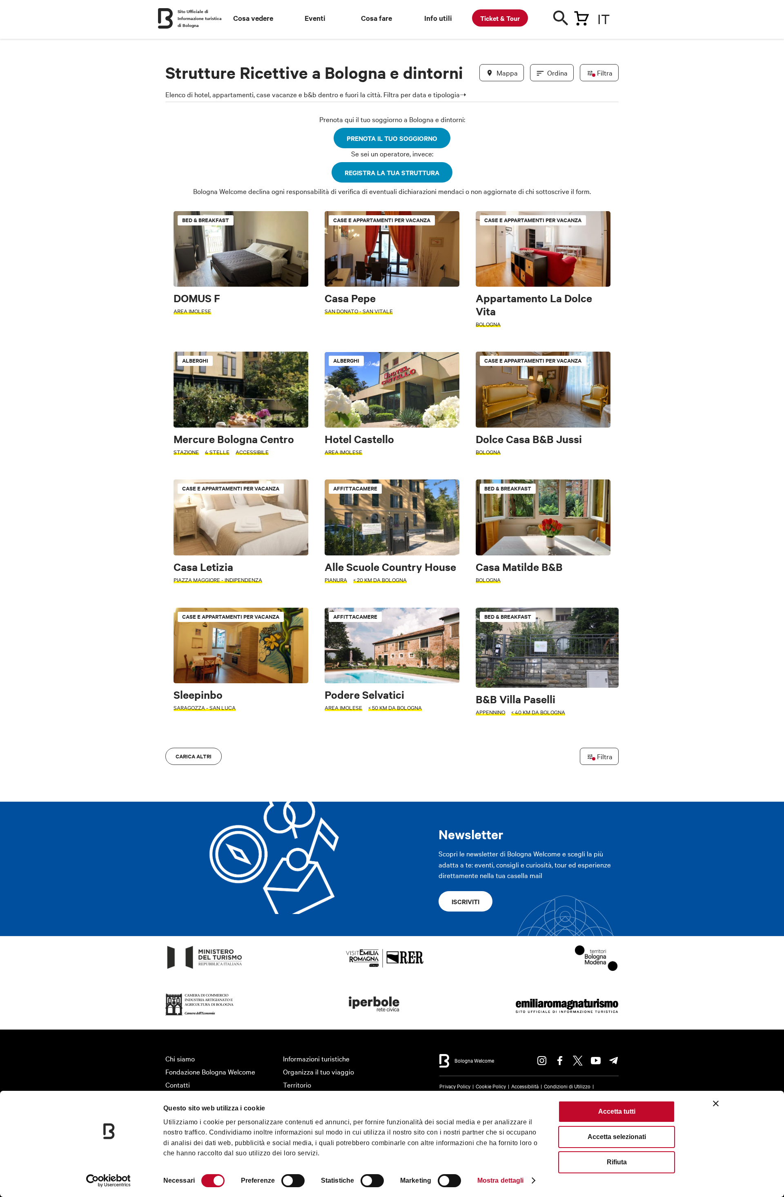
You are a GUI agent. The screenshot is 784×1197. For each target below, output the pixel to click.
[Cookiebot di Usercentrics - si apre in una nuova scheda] (108, 1180)
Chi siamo (180, 1058)
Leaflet (523, 756)
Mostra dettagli (500, 1180)
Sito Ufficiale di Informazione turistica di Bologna (200, 18)
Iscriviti (465, 901)
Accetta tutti (616, 1111)
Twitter (578, 1060)
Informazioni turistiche (316, 1058)
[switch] (293, 1180)
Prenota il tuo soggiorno (392, 138)
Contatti (177, 1084)
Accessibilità (525, 1086)
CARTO (609, 756)
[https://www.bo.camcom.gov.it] (199, 1015)
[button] (176, 493)
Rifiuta (617, 1162)
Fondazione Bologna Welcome (210, 1071)
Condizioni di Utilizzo (567, 1086)
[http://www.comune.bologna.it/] (374, 1015)
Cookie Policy (491, 1086)
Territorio (297, 1084)
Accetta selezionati (617, 1136)
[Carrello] (581, 16)
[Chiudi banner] (716, 1103)
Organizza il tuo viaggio (318, 1071)
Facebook (560, 1060)
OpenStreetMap (554, 756)
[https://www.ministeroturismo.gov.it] (204, 969)
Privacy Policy (454, 1086)
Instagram (542, 1060)
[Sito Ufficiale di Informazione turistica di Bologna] (165, 18)
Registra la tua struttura (392, 172)
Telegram (614, 1060)
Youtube (596, 1060)
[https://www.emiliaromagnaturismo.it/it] (567, 1015)
